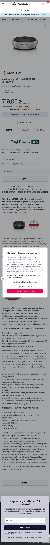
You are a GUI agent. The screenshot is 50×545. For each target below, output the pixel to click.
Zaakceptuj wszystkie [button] (25, 291)
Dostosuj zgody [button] (25, 286)
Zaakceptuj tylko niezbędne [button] (25, 282)
